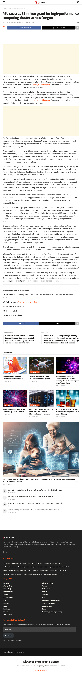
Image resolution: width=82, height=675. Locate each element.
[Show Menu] (4, 2)
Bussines (6, 603)
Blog (4, 600)
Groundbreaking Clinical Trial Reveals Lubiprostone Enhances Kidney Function (33, 510)
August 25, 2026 (34, 381)
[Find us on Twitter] (7, 552)
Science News (12, 9)
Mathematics (21, 9)
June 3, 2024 (6, 22)
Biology (5, 595)
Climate (5, 612)
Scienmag (10, 652)
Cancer (5, 606)
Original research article (27, 302)
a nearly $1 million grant (40, 85)
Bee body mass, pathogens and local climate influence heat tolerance (31, 497)
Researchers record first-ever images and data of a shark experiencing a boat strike (35, 503)
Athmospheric (7, 592)
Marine (44, 586)
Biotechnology (8, 597)
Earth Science (7, 615)
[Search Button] (78, 2)
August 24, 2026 (34, 416)
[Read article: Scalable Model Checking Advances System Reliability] (15, 365)
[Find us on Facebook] (3, 552)
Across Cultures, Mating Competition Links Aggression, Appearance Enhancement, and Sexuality (35, 571)
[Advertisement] (41, 35)
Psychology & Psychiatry (51, 600)
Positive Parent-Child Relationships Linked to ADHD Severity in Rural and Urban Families (32, 563)
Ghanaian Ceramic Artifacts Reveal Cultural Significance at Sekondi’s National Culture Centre (34, 574)
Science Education (48, 603)
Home (4, 9)
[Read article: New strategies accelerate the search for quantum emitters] (15, 398)
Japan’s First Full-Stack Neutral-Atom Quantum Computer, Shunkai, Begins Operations (41, 412)
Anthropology (7, 586)
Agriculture (6, 583)
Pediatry (45, 595)
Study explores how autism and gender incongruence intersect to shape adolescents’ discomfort (36, 567)
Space (44, 609)
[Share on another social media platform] (77, 28)
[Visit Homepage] (41, 2)
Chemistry (6, 609)
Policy (44, 597)
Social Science (47, 606)
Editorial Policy (47, 583)
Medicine (45, 592)
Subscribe (8, 635)
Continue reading (41, 670)
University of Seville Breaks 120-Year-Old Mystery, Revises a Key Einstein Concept (34, 490)
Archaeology (7, 589)
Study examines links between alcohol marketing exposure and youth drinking (68, 412)
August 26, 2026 (7, 381)
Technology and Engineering (52, 612)
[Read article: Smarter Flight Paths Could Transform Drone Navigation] (41, 365)
